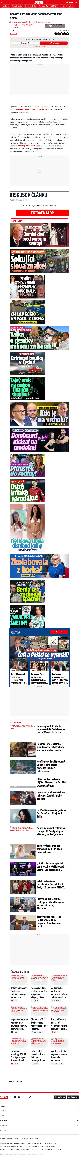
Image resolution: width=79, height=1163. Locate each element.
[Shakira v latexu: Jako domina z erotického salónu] (29, 22)
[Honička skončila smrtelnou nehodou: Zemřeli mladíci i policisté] (23, 798)
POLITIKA (16, 632)
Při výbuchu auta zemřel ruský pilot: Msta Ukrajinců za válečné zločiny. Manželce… (50, 903)
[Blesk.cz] (38, 2)
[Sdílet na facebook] (55, 33)
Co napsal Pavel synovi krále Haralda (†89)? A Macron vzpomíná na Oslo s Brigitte (38, 678)
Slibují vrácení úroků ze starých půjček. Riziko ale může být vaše (49, 849)
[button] (60, 1097)
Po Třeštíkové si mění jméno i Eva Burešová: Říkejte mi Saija (51, 813)
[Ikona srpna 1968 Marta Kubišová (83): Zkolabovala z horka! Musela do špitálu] (23, 732)
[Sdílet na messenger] (61, 33)
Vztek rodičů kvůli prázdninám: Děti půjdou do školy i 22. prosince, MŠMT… (51, 884)
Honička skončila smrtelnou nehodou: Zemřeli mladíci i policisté (51, 795)
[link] (11, 1097)
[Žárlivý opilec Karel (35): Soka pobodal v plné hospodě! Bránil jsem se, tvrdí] (23, 922)
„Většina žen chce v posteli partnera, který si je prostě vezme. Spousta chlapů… (50, 866)
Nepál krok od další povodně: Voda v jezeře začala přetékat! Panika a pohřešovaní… (51, 766)
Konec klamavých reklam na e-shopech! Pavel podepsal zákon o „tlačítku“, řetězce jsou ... (18, 678)
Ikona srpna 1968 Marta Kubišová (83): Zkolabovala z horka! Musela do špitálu (51, 729)
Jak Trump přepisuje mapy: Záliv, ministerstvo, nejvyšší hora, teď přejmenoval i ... (60, 678)
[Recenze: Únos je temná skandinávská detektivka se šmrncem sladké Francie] (23, 749)
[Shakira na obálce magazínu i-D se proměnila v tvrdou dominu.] (24, 26)
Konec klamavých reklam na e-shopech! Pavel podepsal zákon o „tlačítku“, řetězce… (51, 831)
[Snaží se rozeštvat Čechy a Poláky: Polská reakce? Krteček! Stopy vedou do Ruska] (39, 648)
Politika (13, 670)
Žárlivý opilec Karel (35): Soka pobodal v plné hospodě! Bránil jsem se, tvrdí (49, 921)
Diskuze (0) (13, 34)
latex (20, 1081)
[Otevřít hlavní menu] (2, 2)
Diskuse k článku (28, 194)
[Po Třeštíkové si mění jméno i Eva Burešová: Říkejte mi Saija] (23, 816)
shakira (15, 1081)
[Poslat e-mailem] (67, 33)
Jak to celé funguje (39, 46)
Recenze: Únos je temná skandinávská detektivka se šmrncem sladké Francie (50, 747)
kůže (10, 1081)
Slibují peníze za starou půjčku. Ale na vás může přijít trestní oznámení (51, 782)
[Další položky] (76, 6)
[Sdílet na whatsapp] (64, 33)
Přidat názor (42, 213)
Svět (53, 670)
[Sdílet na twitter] (58, 33)
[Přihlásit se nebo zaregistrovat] (76, 2)
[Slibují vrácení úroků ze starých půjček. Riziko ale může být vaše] (23, 851)
